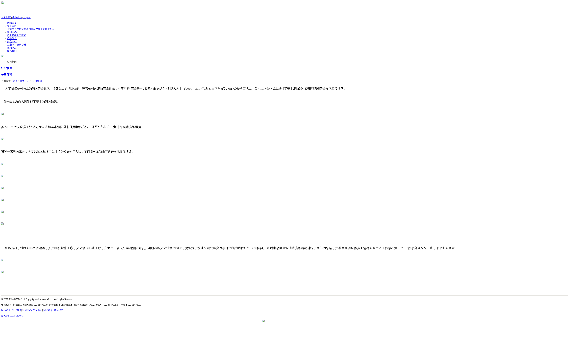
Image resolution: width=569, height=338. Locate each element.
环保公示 (50, 29)
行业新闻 (12, 35)
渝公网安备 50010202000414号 (280, 321)
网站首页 (12, 23)
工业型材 (12, 44)
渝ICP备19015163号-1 (12, 315)
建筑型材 (21, 44)
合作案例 (31, 29)
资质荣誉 (21, 29)
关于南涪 (12, 26)
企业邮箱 (17, 17)
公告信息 (12, 38)
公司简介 (12, 29)
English (27, 17)
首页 (15, 81)
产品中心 (12, 41)
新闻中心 (12, 32)
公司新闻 (21, 35)
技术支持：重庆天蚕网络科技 (43, 315)
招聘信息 (12, 48)
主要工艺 (40, 29)
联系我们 (12, 51)
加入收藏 (6, 17)
